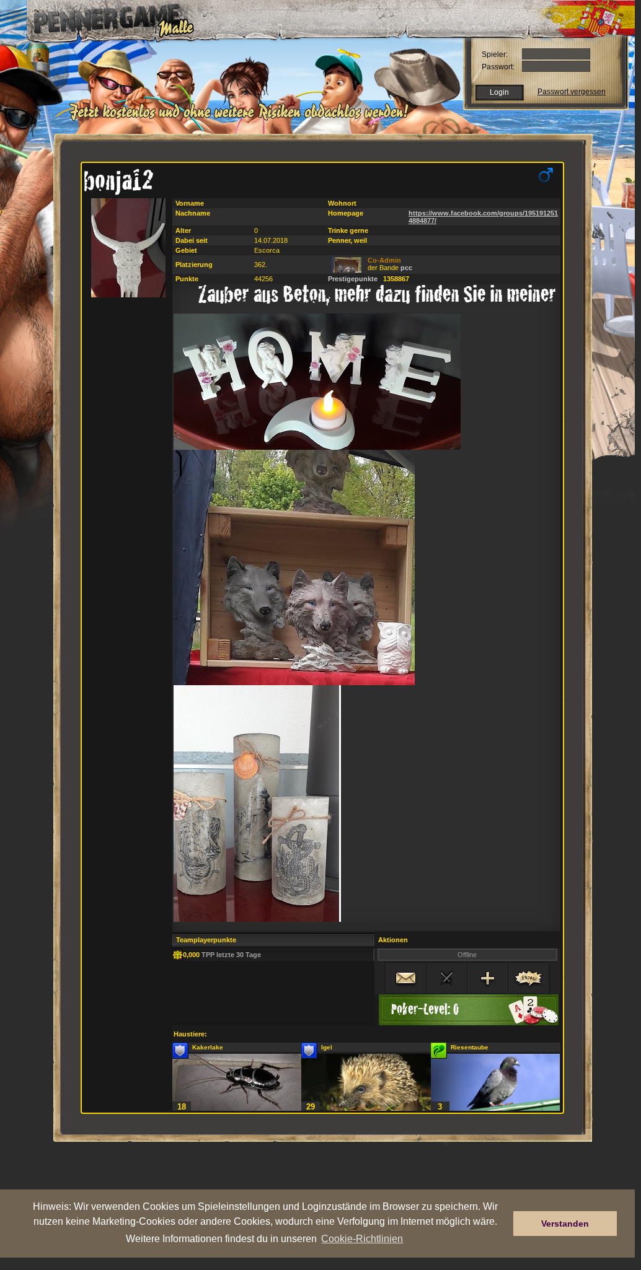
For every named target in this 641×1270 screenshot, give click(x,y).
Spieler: (495, 54)
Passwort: (498, 67)
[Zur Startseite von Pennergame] (105, 18)
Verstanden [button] (565, 1223)
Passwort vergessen (571, 91)
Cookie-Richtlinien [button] (362, 1238)
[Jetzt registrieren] (242, 119)
